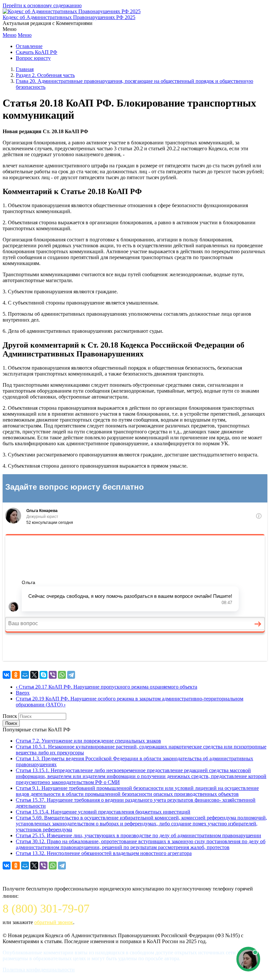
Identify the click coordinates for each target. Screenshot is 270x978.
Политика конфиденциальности (39, 969)
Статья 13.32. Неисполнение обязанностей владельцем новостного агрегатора (104, 853)
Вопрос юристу (33, 58)
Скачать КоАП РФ (36, 52)
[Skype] (43, 675)
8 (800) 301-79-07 (46, 908)
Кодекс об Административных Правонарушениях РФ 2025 (69, 17)
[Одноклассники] (16, 675)
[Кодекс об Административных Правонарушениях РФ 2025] (72, 11)
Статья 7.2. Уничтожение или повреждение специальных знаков (88, 741)
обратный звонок (53, 922)
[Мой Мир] (25, 675)
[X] (34, 675)
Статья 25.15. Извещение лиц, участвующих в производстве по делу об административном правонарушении (138, 835)
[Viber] (53, 675)
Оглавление (29, 46)
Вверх (23, 693)
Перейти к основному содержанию (42, 5)
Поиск (10, 716)
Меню (9, 35)
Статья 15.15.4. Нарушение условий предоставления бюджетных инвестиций (103, 812)
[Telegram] (71, 675)
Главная (25, 69)
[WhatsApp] (62, 675)
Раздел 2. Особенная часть (45, 75)
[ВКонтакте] (7, 675)
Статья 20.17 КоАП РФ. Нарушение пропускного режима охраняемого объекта (106, 687)
